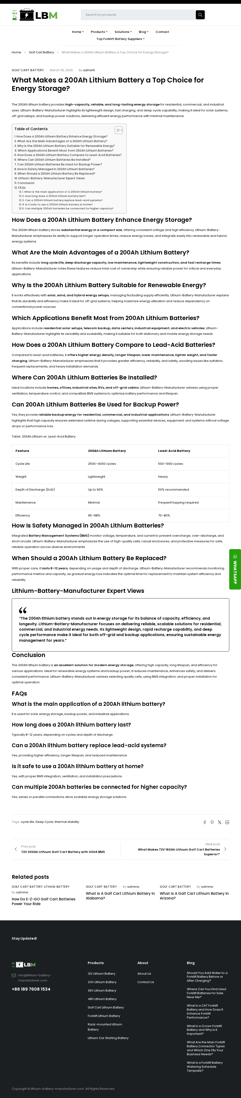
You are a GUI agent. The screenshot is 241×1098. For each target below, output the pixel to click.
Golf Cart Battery (41, 52)
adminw (22, 892)
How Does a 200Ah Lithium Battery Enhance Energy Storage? (62, 136)
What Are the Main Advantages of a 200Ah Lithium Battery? (62, 141)
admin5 (89, 70)
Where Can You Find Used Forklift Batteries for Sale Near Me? (206, 993)
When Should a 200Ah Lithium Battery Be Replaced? (56, 174)
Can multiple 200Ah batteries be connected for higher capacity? (69, 208)
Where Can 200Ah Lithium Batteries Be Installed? (54, 160)
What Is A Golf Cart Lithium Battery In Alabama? (120, 896)
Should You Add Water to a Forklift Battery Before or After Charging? (207, 977)
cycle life (27, 822)
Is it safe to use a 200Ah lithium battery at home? (59, 204)
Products (96, 963)
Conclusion (26, 183)
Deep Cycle (44, 822)
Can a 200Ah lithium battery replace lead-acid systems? (64, 200)
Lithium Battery (57, 887)
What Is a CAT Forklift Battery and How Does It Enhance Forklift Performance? (205, 1011)
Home (16, 52)
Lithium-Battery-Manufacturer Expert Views (51, 178)
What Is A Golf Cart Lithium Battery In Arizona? (194, 896)
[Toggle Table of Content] (116, 130)
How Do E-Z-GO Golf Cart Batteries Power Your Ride (44, 901)
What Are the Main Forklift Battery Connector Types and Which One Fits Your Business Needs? (206, 1048)
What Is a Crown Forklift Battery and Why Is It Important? (204, 1030)
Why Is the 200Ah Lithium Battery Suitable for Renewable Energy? (66, 146)
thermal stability (67, 822)
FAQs (22, 188)
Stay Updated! (24, 938)
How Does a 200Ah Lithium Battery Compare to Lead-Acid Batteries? (69, 155)
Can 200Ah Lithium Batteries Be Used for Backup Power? (59, 164)
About (142, 963)
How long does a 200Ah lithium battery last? (55, 196)
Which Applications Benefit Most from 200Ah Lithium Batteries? (65, 150)
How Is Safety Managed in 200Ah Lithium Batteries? (56, 169)
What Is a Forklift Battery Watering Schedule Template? (205, 1066)
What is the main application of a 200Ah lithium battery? (63, 192)
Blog (191, 963)
